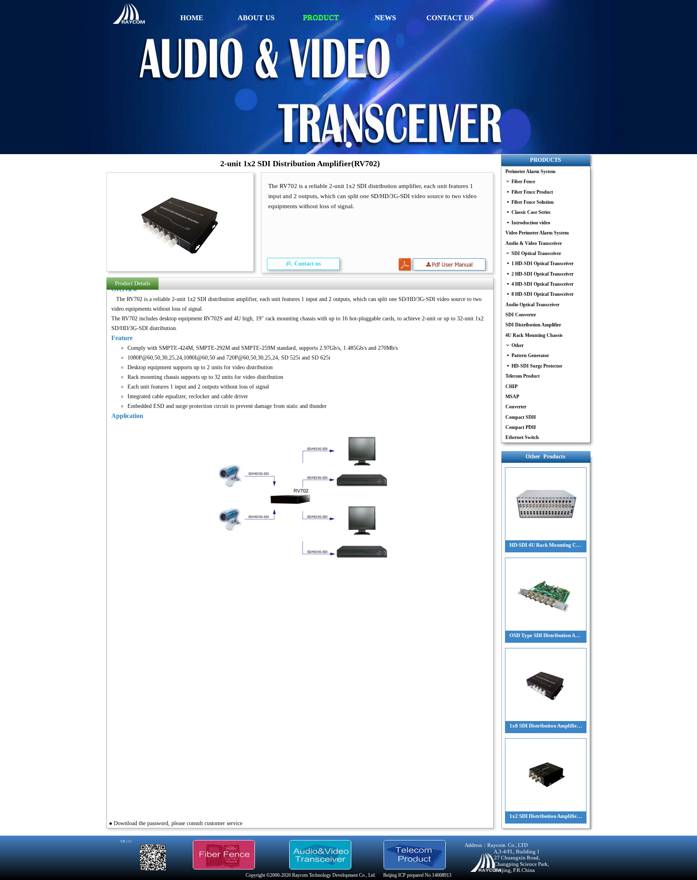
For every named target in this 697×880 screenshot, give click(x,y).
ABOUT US (256, 18)
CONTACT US (450, 18)
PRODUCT (321, 17)
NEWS (385, 18)
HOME (191, 18)
